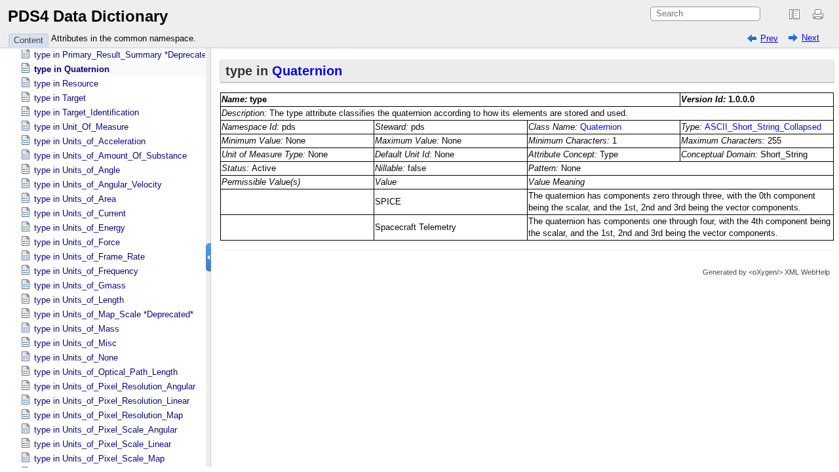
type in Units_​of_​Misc (75, 343)
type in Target (60, 98)
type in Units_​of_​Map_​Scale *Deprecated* (113, 314)
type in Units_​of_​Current (80, 213)
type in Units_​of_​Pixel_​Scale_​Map (99, 458)
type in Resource (66, 83)
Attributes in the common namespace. (123, 38)
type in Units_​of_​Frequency (86, 271)
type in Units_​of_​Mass (76, 329)
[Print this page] (820, 14)
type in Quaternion (71, 69)
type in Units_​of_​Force (77, 242)
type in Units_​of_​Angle (77, 170)
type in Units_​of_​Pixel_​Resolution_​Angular (114, 386)
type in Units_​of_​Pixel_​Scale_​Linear (102, 444)
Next (810, 38)
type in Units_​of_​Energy (79, 228)
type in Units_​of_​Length (79, 300)
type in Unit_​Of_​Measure (81, 127)
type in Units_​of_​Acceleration (90, 141)
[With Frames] (794, 14)
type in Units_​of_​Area (75, 199)
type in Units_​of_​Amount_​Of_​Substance (110, 156)
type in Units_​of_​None (76, 358)
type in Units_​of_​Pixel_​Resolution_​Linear (111, 401)
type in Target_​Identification (86, 112)
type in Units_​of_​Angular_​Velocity (98, 184)
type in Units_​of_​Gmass (80, 285)
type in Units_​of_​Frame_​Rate (89, 257)
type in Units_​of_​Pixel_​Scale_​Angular (105, 430)
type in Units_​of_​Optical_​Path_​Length (106, 372)
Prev (769, 38)
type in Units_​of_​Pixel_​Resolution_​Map (108, 415)
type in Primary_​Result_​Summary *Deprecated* (124, 55)
